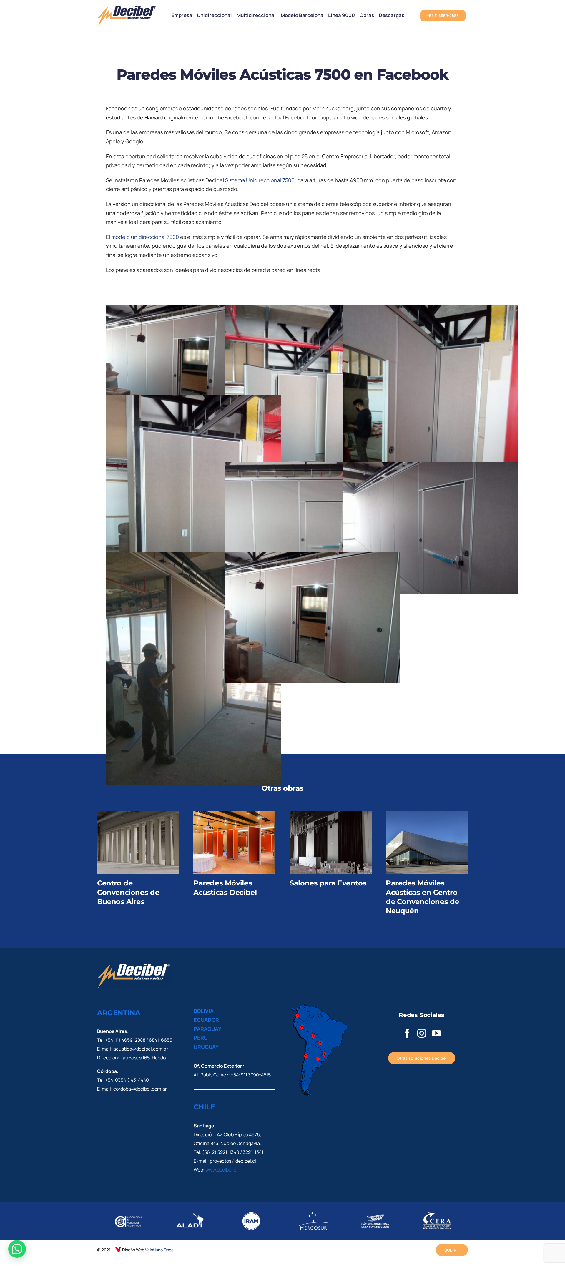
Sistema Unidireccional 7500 (260, 180)
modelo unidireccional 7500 (145, 236)
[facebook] (407, 1033)
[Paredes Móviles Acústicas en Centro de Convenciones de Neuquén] (427, 842)
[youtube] (436, 1033)
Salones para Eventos (328, 883)
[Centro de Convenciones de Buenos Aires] (138, 842)
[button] (17, 1249)
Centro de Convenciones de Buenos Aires (128, 892)
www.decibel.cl (221, 1170)
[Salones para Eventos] (331, 842)
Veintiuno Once (159, 1249)
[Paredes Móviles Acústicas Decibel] (234, 842)
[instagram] (421, 1033)
